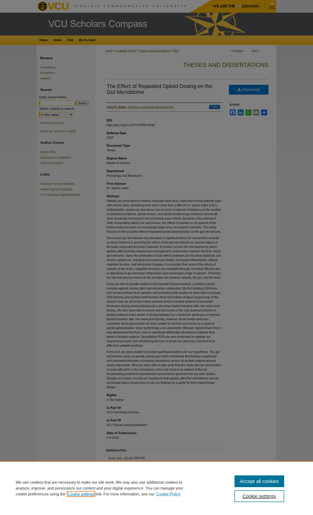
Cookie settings (80, 494)
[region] (156, 488)
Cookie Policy (168, 494)
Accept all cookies (259, 481)
